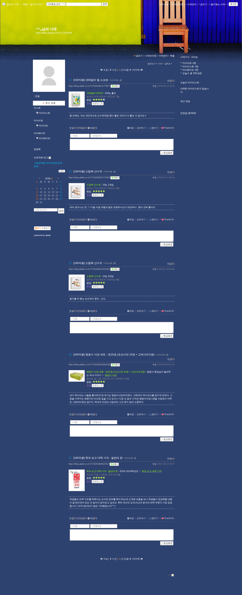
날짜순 (167, 64)
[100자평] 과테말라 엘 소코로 (90, 79)
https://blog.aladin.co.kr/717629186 (54, 33)
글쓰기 (203, 4)
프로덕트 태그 (41, 157)
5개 (160, 64)
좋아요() (92, 128)
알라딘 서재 (12, 4)
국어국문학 (51, 163)
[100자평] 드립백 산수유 (87, 171)
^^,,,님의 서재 (46, 29)
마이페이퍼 (39, 133)
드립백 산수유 (94, 184)
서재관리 (191, 4)
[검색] (61, 211)
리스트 (37, 108)
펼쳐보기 (152, 64)
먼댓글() (82, 128)
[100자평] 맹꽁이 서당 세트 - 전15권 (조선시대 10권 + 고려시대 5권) (113, 354)
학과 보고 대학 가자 (152, 471)
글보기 (139, 55)
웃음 (154, 86)
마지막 (136, 70)
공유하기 (141, 128)
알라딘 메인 (36, 4)
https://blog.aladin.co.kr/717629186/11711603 (89, 177)
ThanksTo (169, 128)
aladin (48, 235)
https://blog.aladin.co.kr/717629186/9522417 (89, 464)
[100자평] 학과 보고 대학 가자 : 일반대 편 (98, 457)
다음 (126, 70)
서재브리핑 (178, 4)
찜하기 (155, 128)
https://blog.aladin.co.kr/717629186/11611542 (89, 269)
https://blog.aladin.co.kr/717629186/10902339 (89, 364)
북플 (25, 4)
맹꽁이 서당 (111, 375)
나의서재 (163, 4)
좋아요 (130, 128)
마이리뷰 (38, 120)
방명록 (37, 149)
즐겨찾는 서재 (218, 4)
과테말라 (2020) (95, 93)
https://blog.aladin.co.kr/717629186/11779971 (89, 86)
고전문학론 (39, 163)
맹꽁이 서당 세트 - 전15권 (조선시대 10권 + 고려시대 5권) (116, 372)
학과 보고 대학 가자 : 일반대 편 (102, 471)
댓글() (171, 80)
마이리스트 (44, 113)
